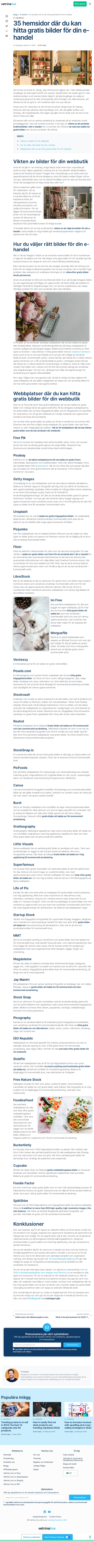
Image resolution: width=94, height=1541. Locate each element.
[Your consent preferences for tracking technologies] (90, 1537)
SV (70, 1473)
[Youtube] (49, 1511)
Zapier (36, 1469)
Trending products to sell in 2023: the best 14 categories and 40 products (14, 1426)
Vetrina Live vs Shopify (13, 1480)
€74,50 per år (33, 1298)
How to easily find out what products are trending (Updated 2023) (46, 1425)
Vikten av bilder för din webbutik (34, 141)
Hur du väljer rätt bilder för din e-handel (37, 145)
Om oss (36, 1455)
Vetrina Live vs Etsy (12, 1473)
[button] (6, 16)
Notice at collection (31, 1537)
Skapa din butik (70, 1464)
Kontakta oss (9, 1462)
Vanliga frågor (39, 1466)
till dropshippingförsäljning (62, 1259)
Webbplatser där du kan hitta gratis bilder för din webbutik (45, 149)
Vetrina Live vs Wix (11, 1484)
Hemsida (7, 1455)
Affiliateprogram (10, 1469)
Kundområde (68, 1467)
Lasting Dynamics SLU (57, 1520)
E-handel (23, 15)
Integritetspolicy (40, 1516)
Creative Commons (81, 352)
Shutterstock (41, 466)
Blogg (15, 15)
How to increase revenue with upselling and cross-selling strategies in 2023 (78, 1425)
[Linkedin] (44, 1511)
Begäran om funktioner (43, 1462)
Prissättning (8, 1458)
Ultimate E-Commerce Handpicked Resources (73, 1459)
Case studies (68, 1455)
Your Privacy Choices (54, 1537)
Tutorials (37, 1458)
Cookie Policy (55, 1516)
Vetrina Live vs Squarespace (15, 1477)
